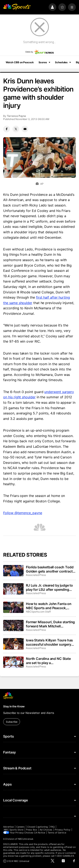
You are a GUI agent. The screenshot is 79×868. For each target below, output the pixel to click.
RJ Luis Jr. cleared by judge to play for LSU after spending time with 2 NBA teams (49, 587)
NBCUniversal (25, 838)
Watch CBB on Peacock (20, 62)
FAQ (52, 826)
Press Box (31, 829)
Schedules (61, 62)
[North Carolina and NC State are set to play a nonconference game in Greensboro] (13, 662)
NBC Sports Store (13, 829)
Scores (43, 62)
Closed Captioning (37, 826)
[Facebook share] (6, 129)
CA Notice (39, 832)
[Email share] (24, 129)
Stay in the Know (14, 706)
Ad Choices (46, 829)
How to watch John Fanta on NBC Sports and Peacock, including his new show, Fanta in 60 (50, 606)
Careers (20, 826)
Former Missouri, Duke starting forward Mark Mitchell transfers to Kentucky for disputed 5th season (50, 624)
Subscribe (11, 721)
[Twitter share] (15, 129)
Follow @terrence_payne (22, 513)
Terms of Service (57, 832)
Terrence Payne (16, 115)
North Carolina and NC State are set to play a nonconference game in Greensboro (48, 660)
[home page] (17, 7)
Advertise (8, 826)
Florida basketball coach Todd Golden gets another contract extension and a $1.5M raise (49, 569)
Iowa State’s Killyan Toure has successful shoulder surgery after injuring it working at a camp (49, 642)
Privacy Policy (62, 829)
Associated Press (36, 575)
